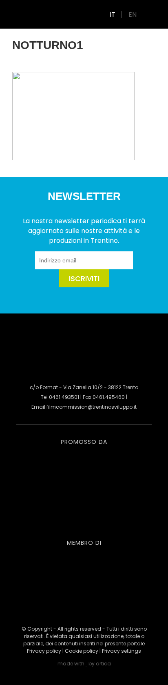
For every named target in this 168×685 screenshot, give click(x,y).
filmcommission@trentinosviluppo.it (91, 406)
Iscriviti (84, 278)
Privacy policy (44, 650)
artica (103, 663)
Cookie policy (81, 650)
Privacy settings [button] (121, 650)
